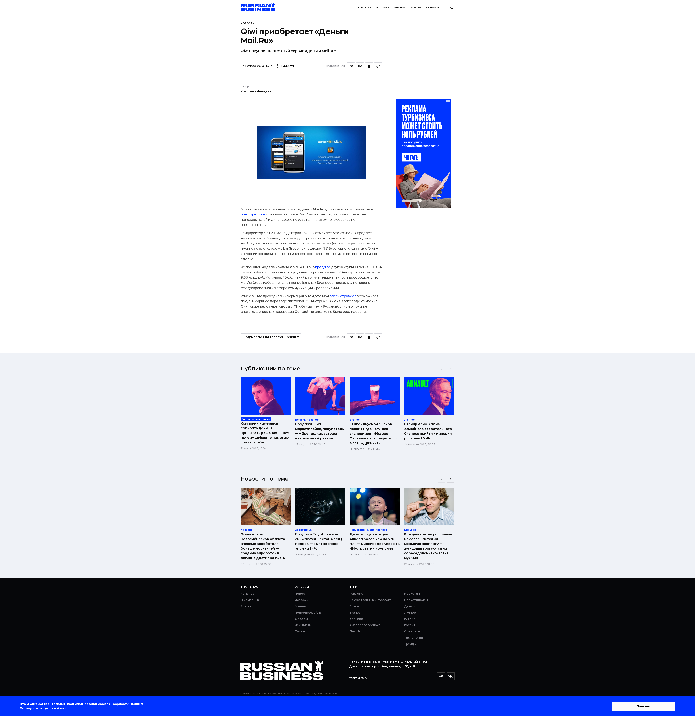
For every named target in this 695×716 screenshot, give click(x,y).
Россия (409, 625)
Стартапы (412, 631)
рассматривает (343, 296)
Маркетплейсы (416, 600)
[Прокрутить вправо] (450, 368)
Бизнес (355, 612)
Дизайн (355, 631)
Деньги (409, 606)
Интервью (433, 7)
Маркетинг (412, 593)
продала (322, 267)
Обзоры (415, 7)
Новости (365, 7)
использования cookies (92, 704)
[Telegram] (441, 676)
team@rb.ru (358, 678)
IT (350, 644)
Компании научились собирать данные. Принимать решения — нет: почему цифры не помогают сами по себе (266, 433)
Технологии (413, 637)
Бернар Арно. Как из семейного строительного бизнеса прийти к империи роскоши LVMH (428, 431)
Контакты (248, 606)
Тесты (300, 631)
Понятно (643, 706)
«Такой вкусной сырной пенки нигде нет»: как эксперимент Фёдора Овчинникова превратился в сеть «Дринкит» (373, 434)
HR (351, 637)
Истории (382, 7)
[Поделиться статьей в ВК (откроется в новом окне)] (360, 66)
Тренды (410, 644)
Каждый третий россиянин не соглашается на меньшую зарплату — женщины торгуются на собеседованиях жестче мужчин (428, 546)
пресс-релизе (253, 214)
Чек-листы (303, 625)
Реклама (356, 593)
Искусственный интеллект (370, 600)
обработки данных (128, 704)
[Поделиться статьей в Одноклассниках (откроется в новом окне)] (369, 66)
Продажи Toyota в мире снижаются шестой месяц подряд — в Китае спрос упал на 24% (318, 541)
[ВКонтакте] (451, 676)
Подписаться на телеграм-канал (269, 337)
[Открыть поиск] (452, 7)
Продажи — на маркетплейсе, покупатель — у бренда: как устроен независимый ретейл (319, 431)
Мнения (399, 7)
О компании (249, 600)
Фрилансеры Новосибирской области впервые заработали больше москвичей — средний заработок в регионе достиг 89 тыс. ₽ (263, 546)
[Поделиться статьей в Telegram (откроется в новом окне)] (351, 66)
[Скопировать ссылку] (378, 66)
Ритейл (409, 619)
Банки (354, 606)
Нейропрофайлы (308, 612)
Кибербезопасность (365, 625)
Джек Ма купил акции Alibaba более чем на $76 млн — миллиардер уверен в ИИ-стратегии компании (375, 541)
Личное (410, 612)
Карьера (356, 619)
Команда (247, 593)
